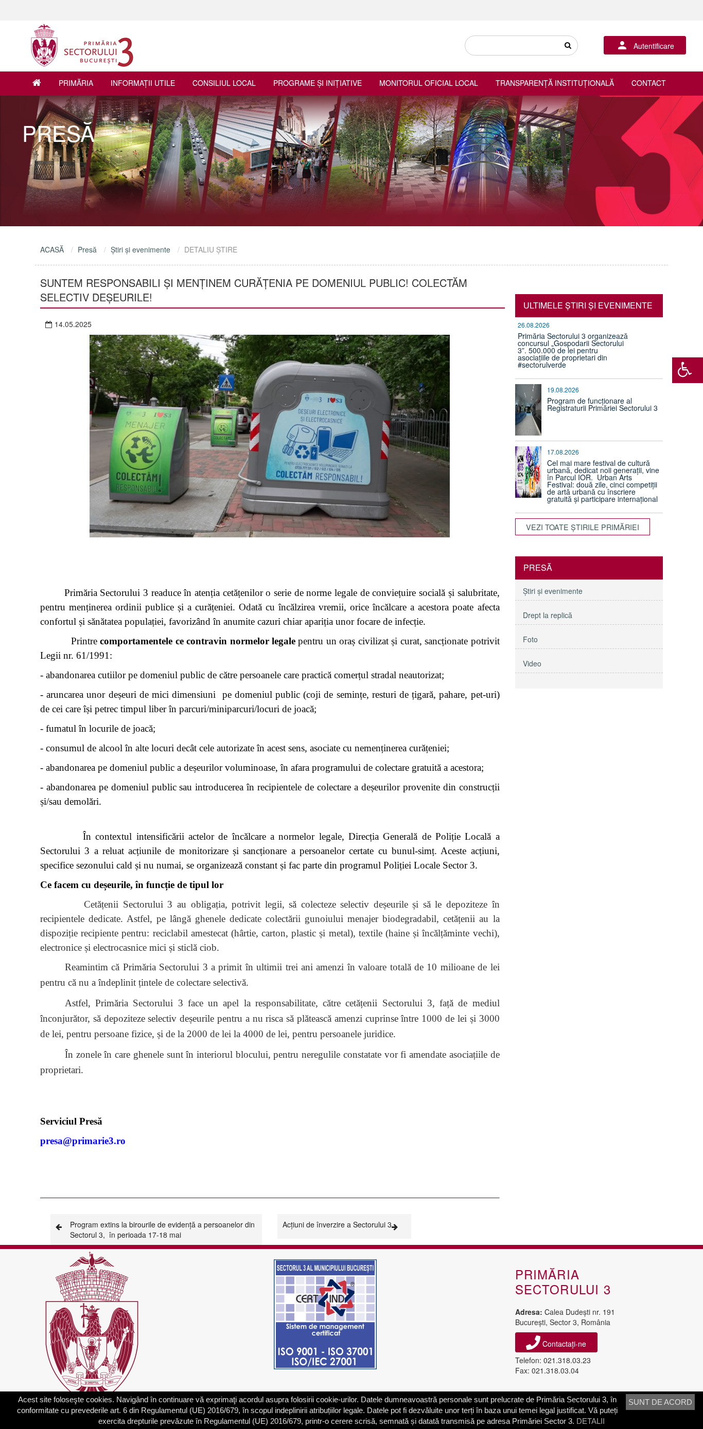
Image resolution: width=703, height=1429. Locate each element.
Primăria (76, 83)
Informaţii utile (143, 83)
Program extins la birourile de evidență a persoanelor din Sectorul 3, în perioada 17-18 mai (162, 1229)
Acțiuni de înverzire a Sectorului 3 (337, 1224)
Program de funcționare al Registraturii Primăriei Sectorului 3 (602, 404)
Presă (87, 249)
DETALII (590, 1421)
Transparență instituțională (555, 83)
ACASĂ (52, 249)
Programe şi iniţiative (317, 83)
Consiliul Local (224, 83)
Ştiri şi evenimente (140, 249)
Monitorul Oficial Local (428, 83)
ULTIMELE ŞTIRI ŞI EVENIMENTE (588, 305)
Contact (648, 83)
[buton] (567, 45)
